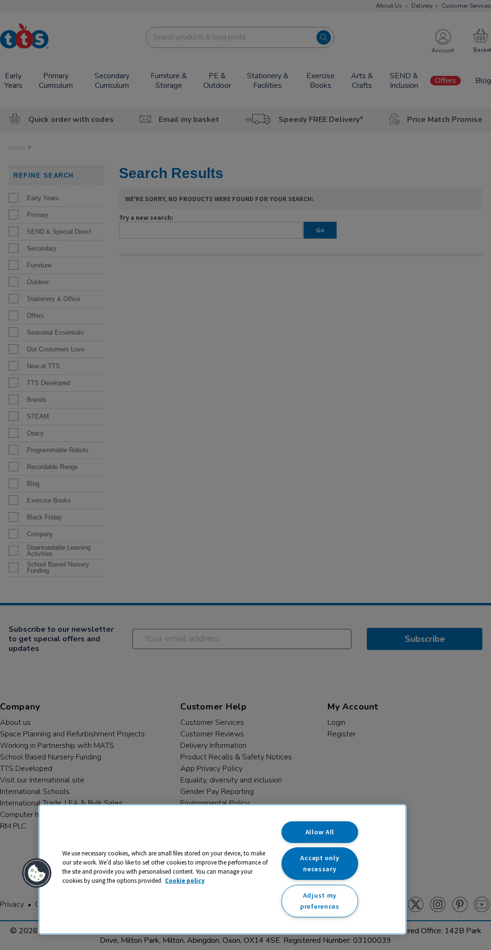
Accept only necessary (319, 863)
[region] (222, 869)
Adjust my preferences (319, 901)
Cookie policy (185, 880)
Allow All (319, 832)
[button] (37, 873)
